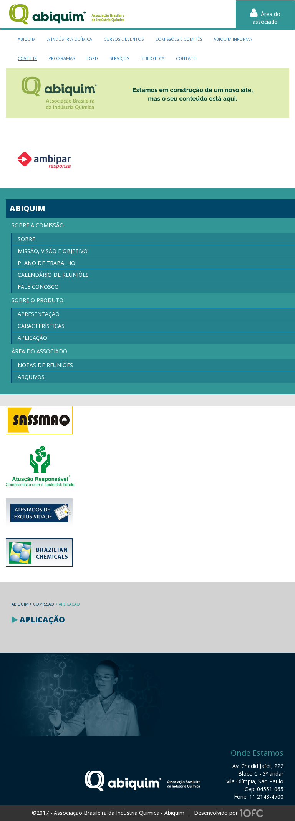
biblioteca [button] (152, 58)
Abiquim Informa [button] (233, 39)
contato (186, 58)
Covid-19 (27, 58)
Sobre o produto (37, 300)
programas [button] (61, 58)
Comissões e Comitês (178, 39)
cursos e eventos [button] (124, 39)
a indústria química (69, 39)
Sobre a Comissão (38, 225)
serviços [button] (119, 58)
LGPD (92, 58)
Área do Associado (39, 351)
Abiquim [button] (27, 39)
